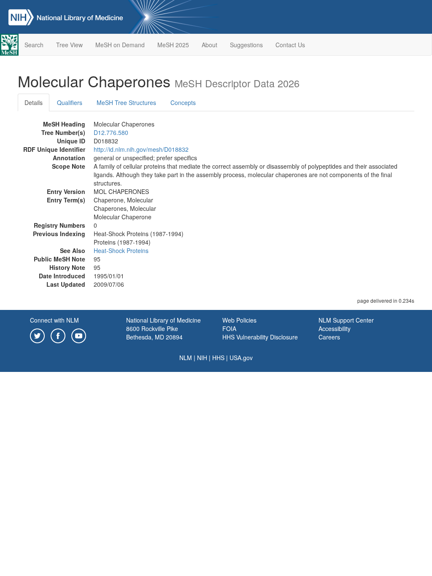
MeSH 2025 (173, 44)
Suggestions (246, 44)
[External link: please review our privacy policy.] (37, 335)
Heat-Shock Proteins (121, 250)
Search (33, 44)
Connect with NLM (54, 320)
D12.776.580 (111, 132)
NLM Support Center (346, 320)
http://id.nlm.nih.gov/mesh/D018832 (141, 149)
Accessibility (335, 328)
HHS (218, 357)
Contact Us (290, 44)
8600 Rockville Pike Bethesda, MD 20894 (154, 332)
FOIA (229, 328)
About (209, 44)
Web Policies (239, 320)
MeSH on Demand (120, 44)
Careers (329, 337)
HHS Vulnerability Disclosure (260, 337)
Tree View (69, 44)
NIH (202, 357)
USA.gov (241, 357)
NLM (185, 357)
